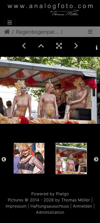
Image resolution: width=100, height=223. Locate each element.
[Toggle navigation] (9, 22)
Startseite (7, 32)
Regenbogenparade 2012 (37, 32)
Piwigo (62, 193)
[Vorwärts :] (76, 46)
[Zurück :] (24, 46)
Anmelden (82, 206)
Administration (50, 212)
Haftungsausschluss (50, 206)
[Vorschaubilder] (41, 46)
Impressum (16, 206)
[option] (29, 158)
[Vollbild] (59, 46)
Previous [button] (3, 159)
